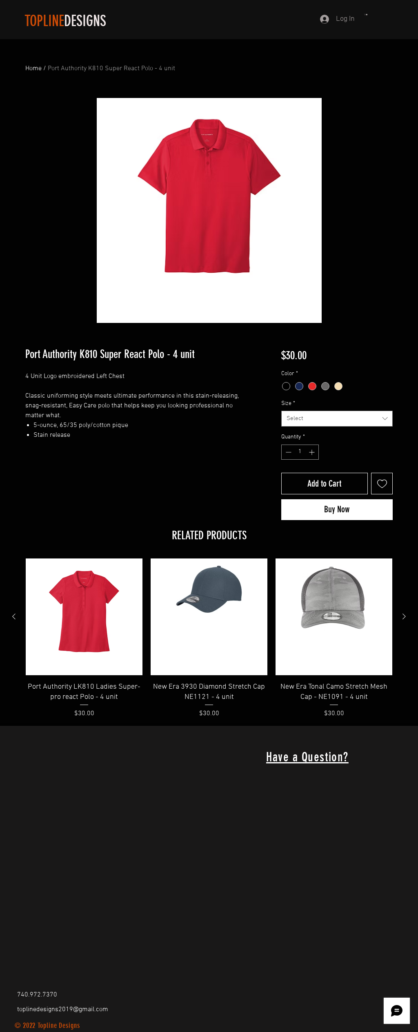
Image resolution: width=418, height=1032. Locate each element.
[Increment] (312, 452)
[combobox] (337, 419)
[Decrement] (287, 452)
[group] (209, 638)
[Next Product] (404, 616)
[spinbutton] (300, 452)
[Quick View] (84, 616)
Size (288, 403)
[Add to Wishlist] (382, 483)
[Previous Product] (14, 616)
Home (33, 68)
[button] (366, 15)
